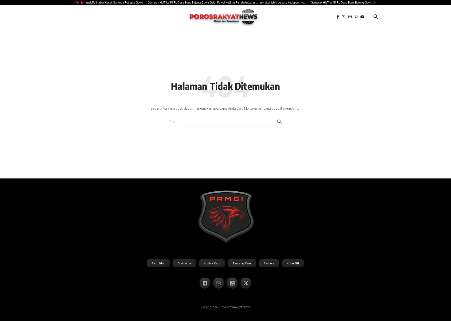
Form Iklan (158, 263)
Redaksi (269, 263)
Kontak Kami (212, 263)
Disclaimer (185, 263)
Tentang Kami (242, 263)
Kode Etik (293, 263)
